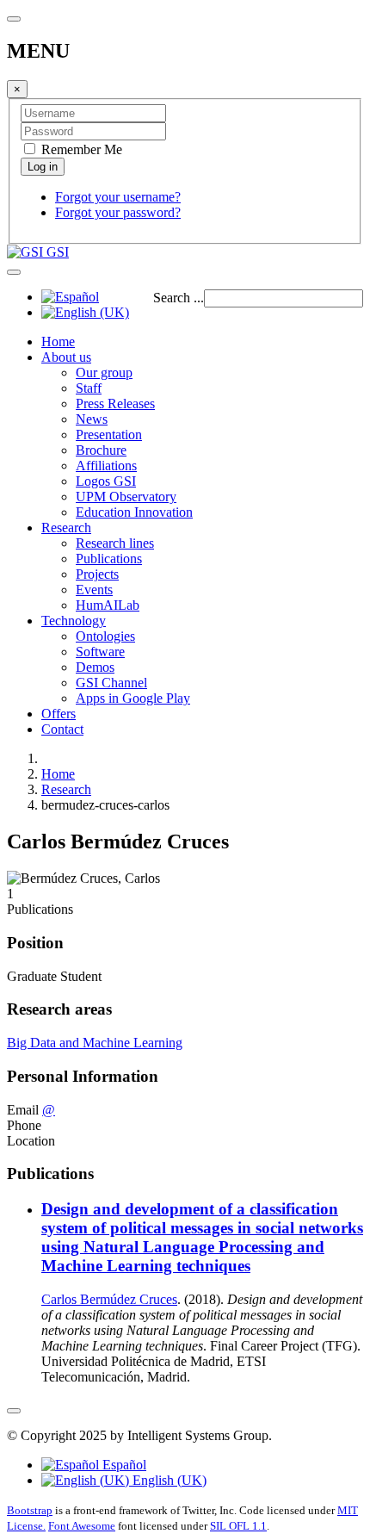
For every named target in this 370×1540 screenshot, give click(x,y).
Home (58, 341)
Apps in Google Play (133, 698)
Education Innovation (134, 512)
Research (66, 527)
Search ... (178, 297)
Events (94, 589)
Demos (95, 667)
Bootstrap (29, 1510)
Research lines (115, 543)
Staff (89, 388)
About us (66, 357)
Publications (109, 558)
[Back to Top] (14, 1410)
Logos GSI (106, 481)
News (92, 419)
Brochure (101, 450)
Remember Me (80, 149)
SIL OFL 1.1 (238, 1525)
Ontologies (105, 636)
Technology (73, 620)
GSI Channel (111, 682)
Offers (58, 713)
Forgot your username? (118, 196)
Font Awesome (81, 1525)
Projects (97, 574)
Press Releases (115, 403)
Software (100, 651)
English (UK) (168, 1480)
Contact (62, 729)
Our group (104, 372)
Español (122, 1464)
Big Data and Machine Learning (94, 1042)
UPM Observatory (126, 496)
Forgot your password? (118, 212)
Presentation (109, 434)
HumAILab (107, 605)
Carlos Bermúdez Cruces (109, 1299)
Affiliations (106, 465)
